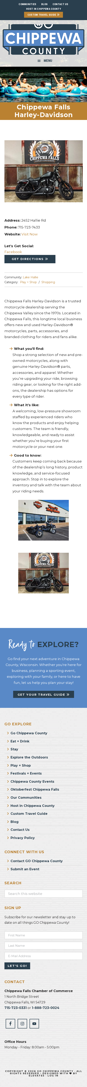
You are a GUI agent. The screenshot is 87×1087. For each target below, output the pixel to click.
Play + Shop (28, 282)
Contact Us (20, 830)
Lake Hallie (30, 277)
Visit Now (29, 234)
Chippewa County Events (32, 781)
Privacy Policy (23, 838)
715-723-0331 (15, 1008)
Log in (53, 1075)
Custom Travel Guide (42, 14)
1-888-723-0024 (45, 1008)
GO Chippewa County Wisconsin (43, 39)
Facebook (13, 252)
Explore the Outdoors (29, 757)
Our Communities (26, 798)
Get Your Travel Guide (42, 694)
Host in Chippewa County (43, 8)
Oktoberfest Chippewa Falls (35, 789)
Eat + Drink (20, 741)
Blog (15, 822)
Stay (14, 749)
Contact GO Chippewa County (37, 861)
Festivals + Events (26, 773)
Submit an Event (25, 869)
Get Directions (28, 259)
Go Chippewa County (29, 733)
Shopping (48, 282)
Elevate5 (37, 1075)
